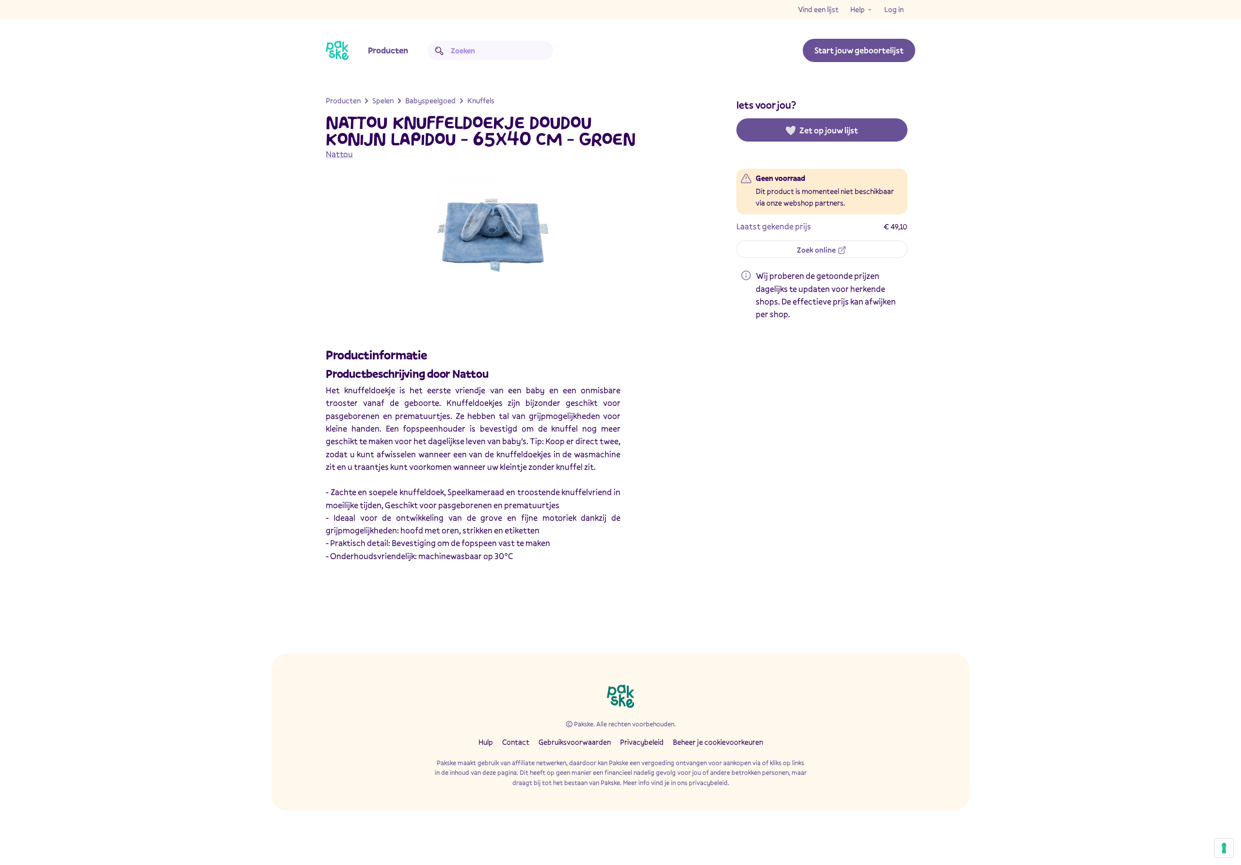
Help (857, 9)
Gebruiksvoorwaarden (575, 742)
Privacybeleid (642, 742)
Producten (388, 50)
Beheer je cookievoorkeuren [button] (718, 742)
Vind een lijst (818, 9)
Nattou (339, 154)
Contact (515, 742)
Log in (894, 9)
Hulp (485, 742)
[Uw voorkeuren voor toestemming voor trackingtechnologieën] (1224, 848)
